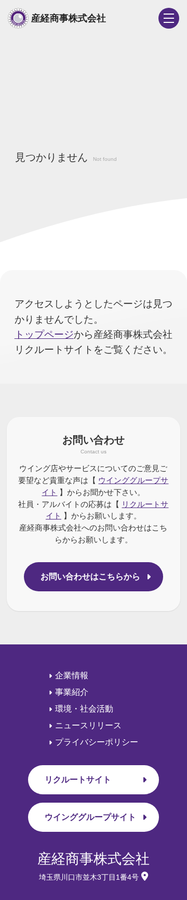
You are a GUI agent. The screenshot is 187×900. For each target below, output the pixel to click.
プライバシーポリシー (96, 742)
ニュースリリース (88, 725)
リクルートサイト (78, 779)
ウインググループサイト (90, 817)
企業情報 (71, 675)
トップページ (44, 334)
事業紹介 (71, 692)
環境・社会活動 (84, 708)
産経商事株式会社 (68, 18)
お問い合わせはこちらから (90, 576)
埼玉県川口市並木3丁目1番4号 (89, 877)
